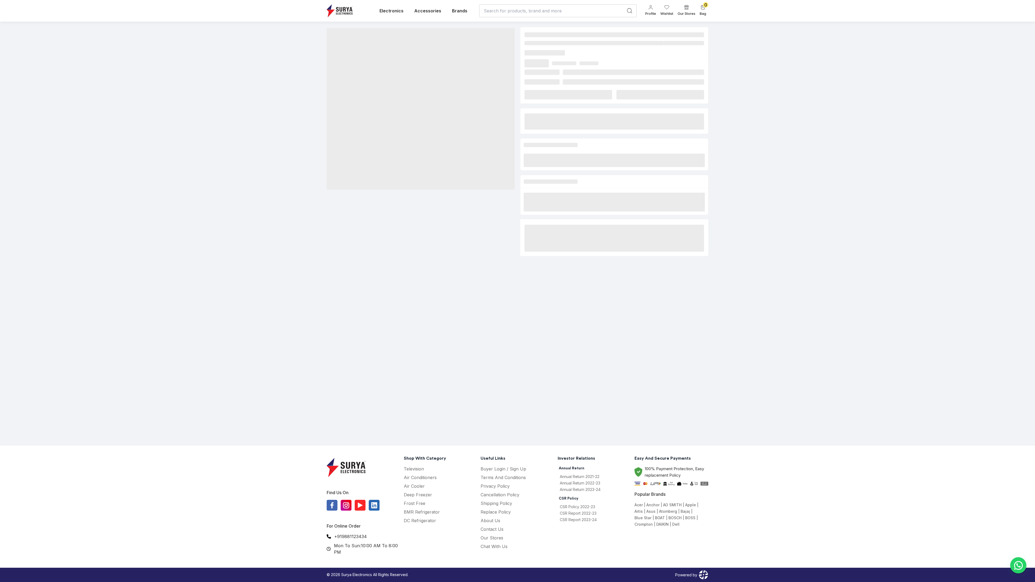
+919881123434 (350, 536)
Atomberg (668, 511)
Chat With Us (494, 546)
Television (414, 469)
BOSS (690, 517)
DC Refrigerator (420, 520)
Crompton (643, 524)
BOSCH (675, 517)
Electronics (391, 10)
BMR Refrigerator (422, 512)
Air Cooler (414, 486)
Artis (638, 511)
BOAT (660, 517)
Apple (690, 505)
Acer (638, 505)
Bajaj (685, 511)
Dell (675, 524)
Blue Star (642, 517)
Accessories (427, 10)
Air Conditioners (420, 477)
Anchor (653, 505)
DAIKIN (662, 524)
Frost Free (414, 503)
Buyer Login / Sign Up (503, 469)
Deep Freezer (418, 494)
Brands (459, 10)
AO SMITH (672, 505)
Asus (651, 511)
